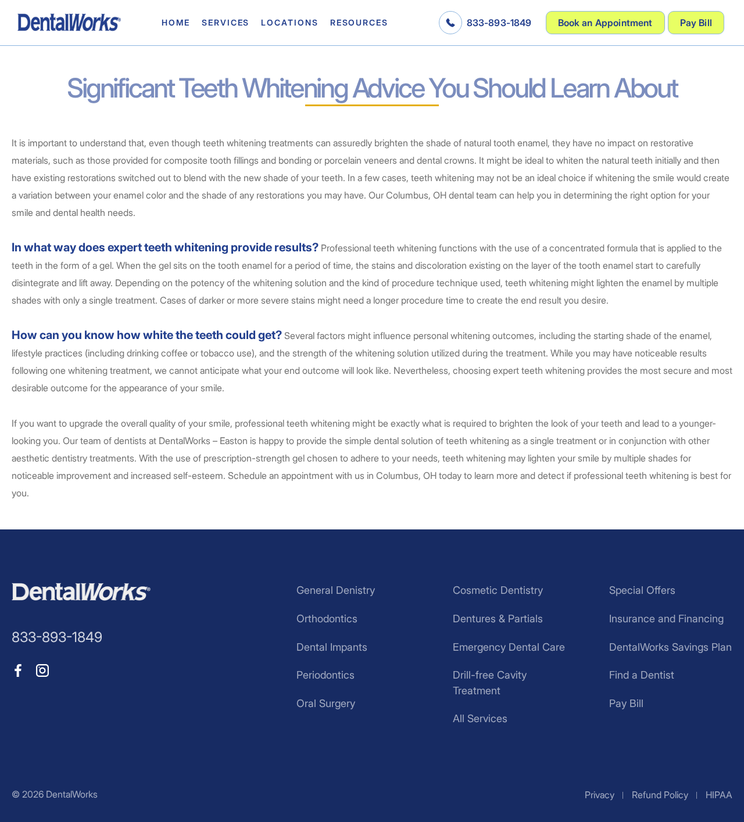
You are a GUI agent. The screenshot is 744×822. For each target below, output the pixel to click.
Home (176, 22)
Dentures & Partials (498, 618)
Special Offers (642, 590)
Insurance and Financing (666, 618)
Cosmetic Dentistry (498, 590)
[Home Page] (69, 22)
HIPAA (719, 795)
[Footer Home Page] (81, 592)
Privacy (599, 795)
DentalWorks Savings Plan (670, 647)
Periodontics (325, 675)
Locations (289, 22)
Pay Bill (696, 22)
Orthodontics (326, 618)
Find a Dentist (641, 675)
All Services (480, 718)
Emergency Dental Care (509, 647)
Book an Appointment (605, 22)
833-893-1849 (499, 22)
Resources (359, 22)
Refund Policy (660, 795)
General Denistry (335, 590)
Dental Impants (331, 647)
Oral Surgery (325, 703)
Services (225, 22)
